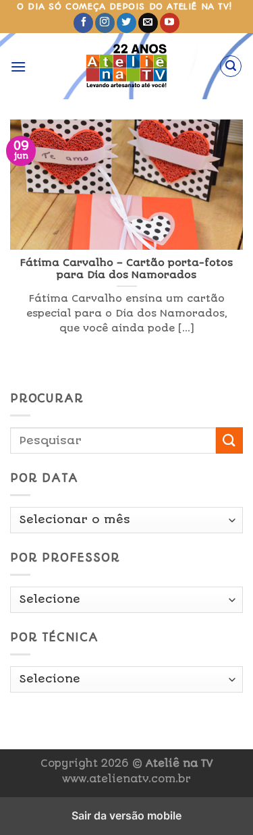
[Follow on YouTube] (169, 23)
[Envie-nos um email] (148, 23)
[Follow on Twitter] (126, 23)
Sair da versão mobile (126, 815)
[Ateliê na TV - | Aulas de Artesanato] (126, 66)
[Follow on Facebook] (83, 23)
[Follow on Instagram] (105, 23)
